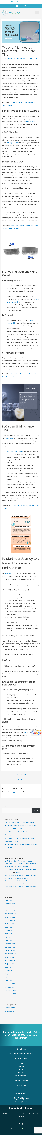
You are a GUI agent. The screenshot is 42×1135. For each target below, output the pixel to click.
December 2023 (10, 990)
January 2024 (10, 987)
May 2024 (8, 974)
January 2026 (10, 907)
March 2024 (9, 980)
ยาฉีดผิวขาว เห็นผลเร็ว (12, 861)
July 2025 (8, 927)
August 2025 (9, 923)
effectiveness (9, 438)
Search (4, 806)
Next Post (21, 780)
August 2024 (9, 964)
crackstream (9, 878)
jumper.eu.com (10, 884)
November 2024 (11, 954)
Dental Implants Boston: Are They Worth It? (20, 822)
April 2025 (8, 937)
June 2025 (9, 930)
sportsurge (9, 872)
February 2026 (10, 903)
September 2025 (11, 920)
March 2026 (9, 900)
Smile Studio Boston (21, 1108)
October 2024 (10, 957)
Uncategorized (10, 1011)
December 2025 (10, 910)
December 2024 (10, 950)
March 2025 (9, 940)
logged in (15, 792)
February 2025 (10, 944)
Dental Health (10, 1007)
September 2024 (11, 960)
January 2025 (10, 947)
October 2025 (10, 917)
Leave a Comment (8, 58)
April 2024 (8, 977)
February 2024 (10, 984)
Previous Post (21, 774)
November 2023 (11, 994)
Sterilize (9, 482)
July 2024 (8, 967)
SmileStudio (8, 574)
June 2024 (9, 970)
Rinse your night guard (15, 451)
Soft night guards (12, 143)
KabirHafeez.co (25, 1129)
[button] (37, 12)
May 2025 (8, 933)
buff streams (9, 867)
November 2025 (11, 914)
